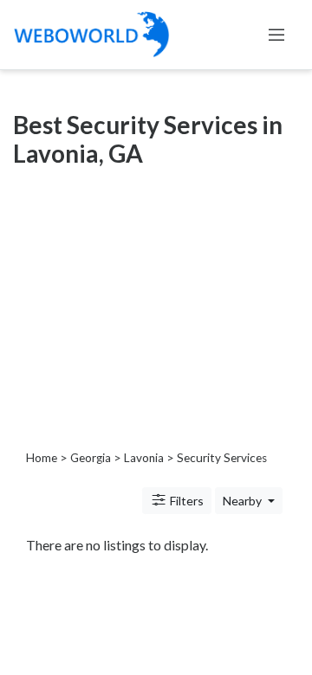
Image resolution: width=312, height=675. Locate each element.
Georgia (90, 458)
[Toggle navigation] (276, 34)
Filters (185, 500)
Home (41, 458)
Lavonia (144, 458)
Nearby (243, 500)
